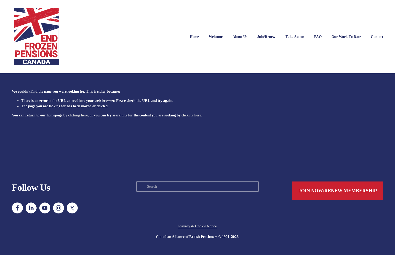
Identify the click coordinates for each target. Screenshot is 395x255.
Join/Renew (266, 37)
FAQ (318, 37)
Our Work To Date (346, 37)
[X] (72, 207)
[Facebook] (17, 207)
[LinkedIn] (31, 207)
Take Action (295, 37)
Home (194, 37)
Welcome (216, 37)
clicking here (78, 115)
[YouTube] (44, 207)
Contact (377, 37)
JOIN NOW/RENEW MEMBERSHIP (338, 190)
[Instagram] (58, 207)
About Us (239, 37)
